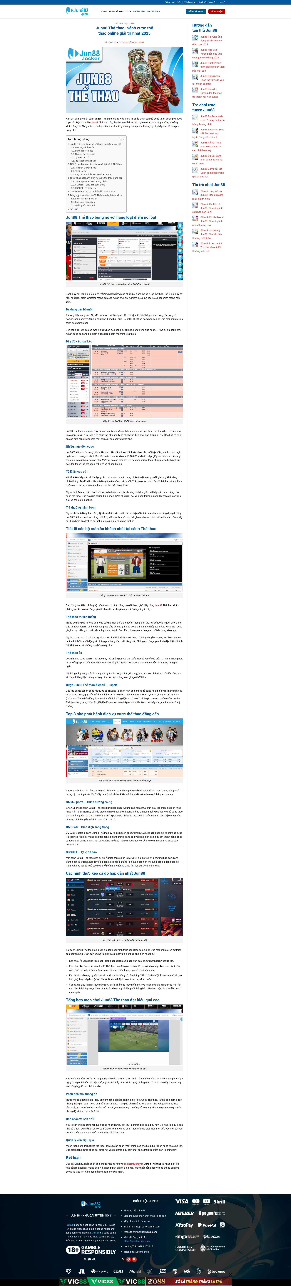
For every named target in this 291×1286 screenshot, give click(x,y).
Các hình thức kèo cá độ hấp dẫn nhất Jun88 (92, 191)
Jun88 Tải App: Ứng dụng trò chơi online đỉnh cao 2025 (207, 40)
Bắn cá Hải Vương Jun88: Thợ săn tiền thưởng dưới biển (207, 234)
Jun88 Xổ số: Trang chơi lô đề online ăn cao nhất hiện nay (206, 146)
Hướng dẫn (139, 11)
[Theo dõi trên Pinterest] (128, 1259)
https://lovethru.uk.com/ (137, 1241)
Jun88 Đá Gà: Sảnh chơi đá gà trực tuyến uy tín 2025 (207, 159)
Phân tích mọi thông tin (86, 198)
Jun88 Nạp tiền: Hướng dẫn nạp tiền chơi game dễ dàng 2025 (207, 53)
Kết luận (74, 209)
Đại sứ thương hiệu (173, 2)
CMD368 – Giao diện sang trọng (90, 185)
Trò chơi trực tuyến (120, 11)
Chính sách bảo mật (207, 2)
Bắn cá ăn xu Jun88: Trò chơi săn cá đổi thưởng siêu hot (207, 247)
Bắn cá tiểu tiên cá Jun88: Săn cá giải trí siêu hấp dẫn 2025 (207, 208)
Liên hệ (222, 2)
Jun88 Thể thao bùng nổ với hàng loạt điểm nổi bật (95, 144)
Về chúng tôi (189, 2)
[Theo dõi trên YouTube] (134, 1259)
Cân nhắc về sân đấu (85, 202)
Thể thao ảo (80, 171)
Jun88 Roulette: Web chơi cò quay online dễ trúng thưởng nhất (208, 120)
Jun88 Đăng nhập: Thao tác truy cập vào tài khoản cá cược (208, 80)
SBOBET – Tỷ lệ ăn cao (85, 188)
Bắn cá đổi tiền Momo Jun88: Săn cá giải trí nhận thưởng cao (208, 221)
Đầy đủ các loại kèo (84, 151)
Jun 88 (158, 605)
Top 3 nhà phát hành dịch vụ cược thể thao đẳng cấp (96, 178)
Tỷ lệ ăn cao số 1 (83, 157)
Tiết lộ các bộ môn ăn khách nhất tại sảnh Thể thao (96, 164)
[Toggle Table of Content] (120, 139)
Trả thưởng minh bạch (85, 161)
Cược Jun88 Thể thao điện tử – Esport (93, 174)
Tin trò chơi (153, 11)
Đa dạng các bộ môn (84, 147)
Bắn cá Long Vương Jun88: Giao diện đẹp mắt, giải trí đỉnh (207, 195)
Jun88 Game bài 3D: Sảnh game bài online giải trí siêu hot (208, 172)
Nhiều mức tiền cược (84, 154)
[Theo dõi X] (123, 1259)
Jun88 (104, 11)
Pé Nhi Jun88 (138, 43)
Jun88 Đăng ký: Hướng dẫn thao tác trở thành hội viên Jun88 (207, 93)
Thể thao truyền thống (85, 168)
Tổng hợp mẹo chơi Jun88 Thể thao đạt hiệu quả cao (96, 195)
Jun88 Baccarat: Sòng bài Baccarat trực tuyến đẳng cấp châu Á (208, 133)
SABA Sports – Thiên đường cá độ (91, 181)
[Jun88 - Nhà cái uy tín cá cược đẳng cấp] (81, 11)
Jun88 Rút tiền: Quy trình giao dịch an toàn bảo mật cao (208, 67)
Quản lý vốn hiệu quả (85, 205)
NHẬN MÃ (89, 1259)
